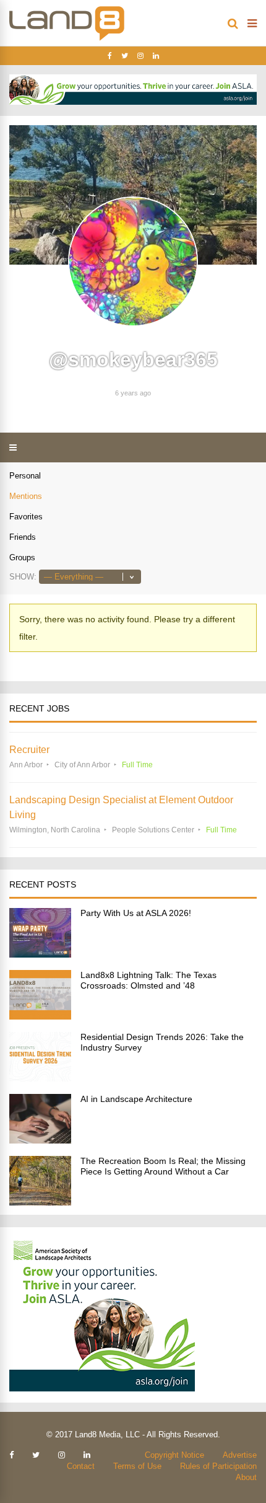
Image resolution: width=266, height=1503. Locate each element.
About (246, 1477)
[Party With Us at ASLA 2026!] (40, 954)
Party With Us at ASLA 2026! (135, 913)
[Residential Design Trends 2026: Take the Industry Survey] (40, 1078)
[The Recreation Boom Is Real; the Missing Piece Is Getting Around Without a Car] (40, 1202)
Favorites (26, 516)
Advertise (240, 1455)
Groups (22, 557)
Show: (22, 576)
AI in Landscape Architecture (136, 1099)
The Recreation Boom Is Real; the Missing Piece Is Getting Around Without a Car (163, 1166)
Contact (81, 1466)
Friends (22, 537)
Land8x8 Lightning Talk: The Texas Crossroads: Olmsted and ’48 (148, 980)
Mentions (25, 496)
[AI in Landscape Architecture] (40, 1140)
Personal (25, 475)
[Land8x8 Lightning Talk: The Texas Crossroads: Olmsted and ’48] (40, 1016)
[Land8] (66, 38)
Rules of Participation (218, 1466)
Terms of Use (137, 1466)
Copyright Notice (174, 1455)
